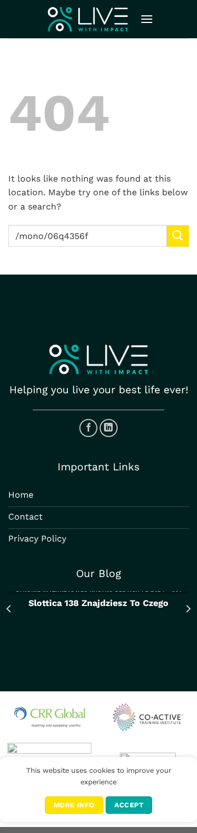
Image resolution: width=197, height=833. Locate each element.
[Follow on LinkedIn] (109, 428)
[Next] (187, 608)
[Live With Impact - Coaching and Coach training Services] (88, 18)
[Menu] (146, 18)
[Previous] (9, 608)
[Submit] (178, 236)
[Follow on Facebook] (88, 428)
